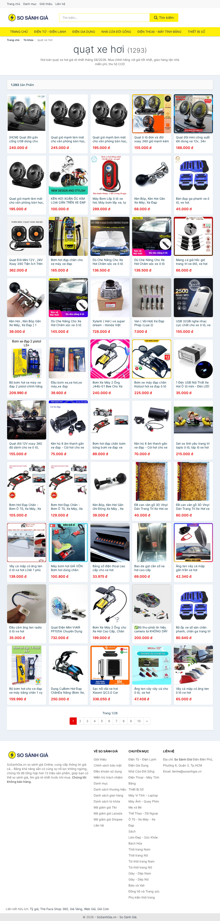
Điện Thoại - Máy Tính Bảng (159, 31)
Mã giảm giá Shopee (108, 819)
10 (139, 721)
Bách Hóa (135, 843)
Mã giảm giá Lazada (108, 813)
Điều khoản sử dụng (108, 771)
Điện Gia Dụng (83, 31)
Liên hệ (60, 4)
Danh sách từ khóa (107, 801)
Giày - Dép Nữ (138, 879)
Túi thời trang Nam (141, 861)
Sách (132, 831)
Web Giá (90, 909)
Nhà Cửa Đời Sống (116, 31)
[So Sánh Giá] (28, 755)
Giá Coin (103, 909)
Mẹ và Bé (135, 807)
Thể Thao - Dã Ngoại (143, 813)
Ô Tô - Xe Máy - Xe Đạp (141, 822)
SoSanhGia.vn (106, 917)
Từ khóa (28, 40)
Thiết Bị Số (196, 31)
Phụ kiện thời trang (141, 897)
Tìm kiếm (166, 17)
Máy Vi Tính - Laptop (143, 795)
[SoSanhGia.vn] (28, 17)
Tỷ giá (34, 909)
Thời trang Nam (139, 849)
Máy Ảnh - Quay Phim (143, 801)
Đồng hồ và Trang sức (144, 891)
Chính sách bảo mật (108, 765)
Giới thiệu (46, 4)
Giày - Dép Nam (139, 873)
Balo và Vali (136, 885)
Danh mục (30, 4)
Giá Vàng (76, 909)
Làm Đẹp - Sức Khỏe (143, 837)
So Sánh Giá (127, 917)
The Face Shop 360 (54, 909)
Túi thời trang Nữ (140, 867)
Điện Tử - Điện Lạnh (50, 31)
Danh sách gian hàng (108, 795)
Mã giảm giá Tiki (105, 807)
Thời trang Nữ (138, 855)
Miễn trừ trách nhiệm (108, 777)
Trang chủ (13, 4)
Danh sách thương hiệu (110, 789)
